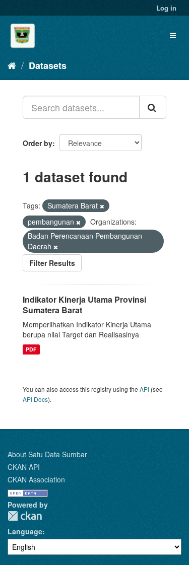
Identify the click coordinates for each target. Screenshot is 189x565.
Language (25, 531)
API (144, 389)
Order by (37, 143)
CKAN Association (36, 479)
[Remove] (102, 206)
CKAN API (24, 467)
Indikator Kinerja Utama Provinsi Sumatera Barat (84, 305)
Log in (166, 8)
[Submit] (152, 107)
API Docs (35, 399)
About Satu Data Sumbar (47, 454)
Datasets (48, 65)
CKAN (25, 516)
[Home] (12, 65)
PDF (31, 349)
